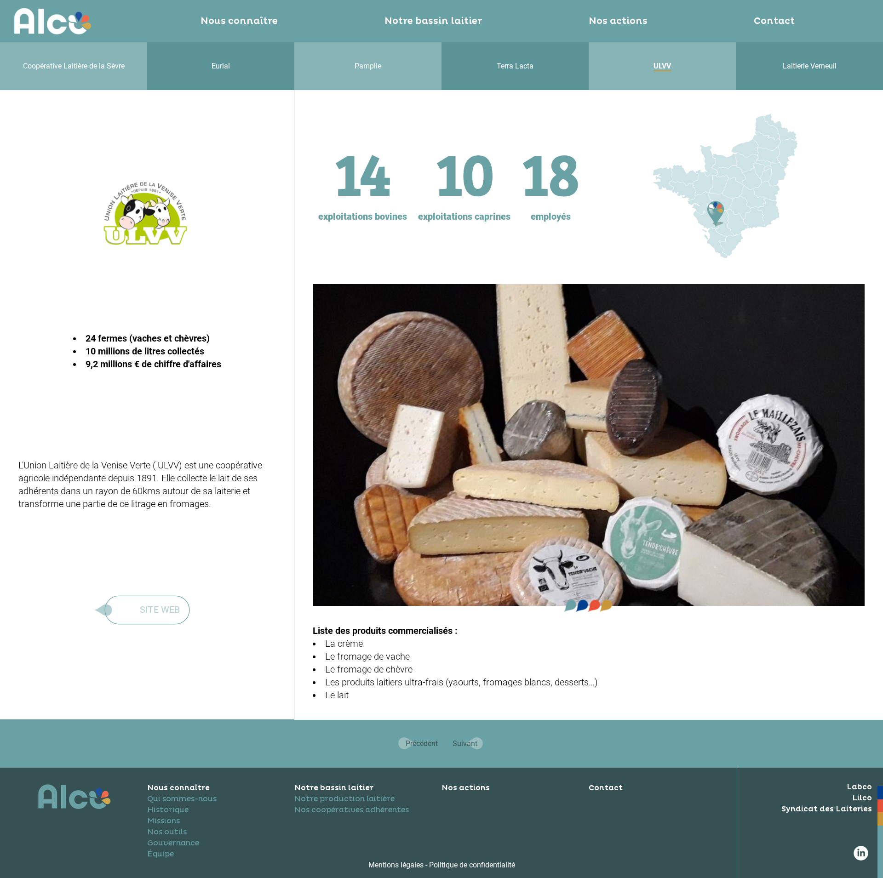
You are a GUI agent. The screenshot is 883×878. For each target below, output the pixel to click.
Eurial (221, 66)
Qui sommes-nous (182, 799)
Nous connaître (239, 21)
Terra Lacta (515, 66)
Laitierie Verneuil (810, 66)
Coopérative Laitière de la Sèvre (74, 66)
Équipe (160, 854)
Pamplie (368, 66)
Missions (163, 821)
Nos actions (618, 21)
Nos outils (167, 832)
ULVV (662, 66)
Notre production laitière (344, 799)
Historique (168, 810)
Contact (774, 21)
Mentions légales (396, 865)
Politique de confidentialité (472, 865)
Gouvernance (173, 843)
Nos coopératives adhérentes (351, 810)
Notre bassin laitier (433, 21)
